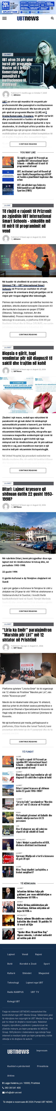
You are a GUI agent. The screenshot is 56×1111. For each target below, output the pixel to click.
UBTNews (17, 371)
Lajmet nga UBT (34, 982)
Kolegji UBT (13, 1001)
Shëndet (26, 973)
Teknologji (13, 982)
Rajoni (38, 954)
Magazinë (44, 973)
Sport (47, 963)
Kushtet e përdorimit (18, 1066)
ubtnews (17, 95)
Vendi (25, 954)
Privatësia (42, 1066)
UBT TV (35, 992)
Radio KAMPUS (15, 992)
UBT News (17, 648)
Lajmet (11, 954)
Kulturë (11, 973)
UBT (4, 101)
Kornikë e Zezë (28, 963)
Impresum (41, 1050)
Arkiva (10, 1075)
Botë (9, 963)
